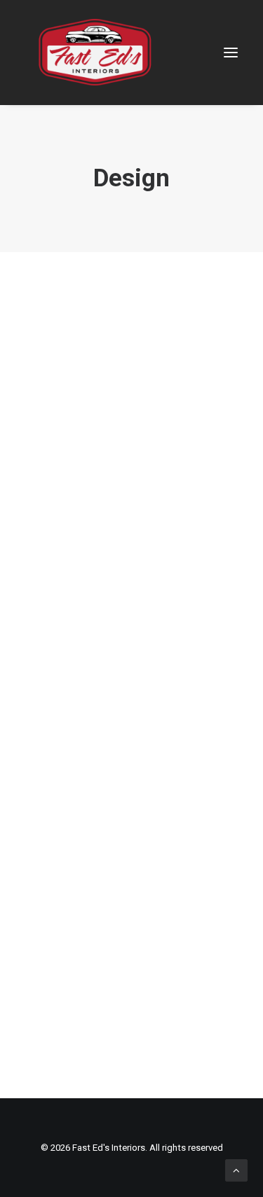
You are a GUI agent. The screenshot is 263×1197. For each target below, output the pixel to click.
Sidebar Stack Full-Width (131, 1067)
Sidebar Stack (131, 519)
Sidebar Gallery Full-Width (131, 793)
